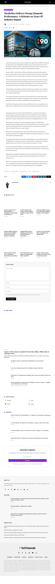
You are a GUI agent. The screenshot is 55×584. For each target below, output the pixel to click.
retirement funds (35, 171)
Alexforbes (7, 171)
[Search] (49, 2)
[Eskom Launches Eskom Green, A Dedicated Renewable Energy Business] (11, 245)
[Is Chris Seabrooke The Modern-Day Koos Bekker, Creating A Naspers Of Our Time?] (27, 202)
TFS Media (20, 560)
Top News (6, 349)
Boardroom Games (8, 9)
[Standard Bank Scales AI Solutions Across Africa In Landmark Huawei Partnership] (27, 224)
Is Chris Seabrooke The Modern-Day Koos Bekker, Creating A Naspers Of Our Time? (26, 212)
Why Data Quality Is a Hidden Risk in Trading (21, 506)
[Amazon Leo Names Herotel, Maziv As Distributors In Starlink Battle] (43, 224)
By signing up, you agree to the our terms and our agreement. (28, 463)
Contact (24, 557)
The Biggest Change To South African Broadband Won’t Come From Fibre (27, 361)
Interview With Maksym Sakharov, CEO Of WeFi (14, 535)
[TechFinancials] (27, 2)
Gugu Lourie (10, 24)
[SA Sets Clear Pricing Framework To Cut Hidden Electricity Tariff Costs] (7, 370)
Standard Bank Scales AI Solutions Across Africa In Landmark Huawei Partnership (26, 233)
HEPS (30, 171)
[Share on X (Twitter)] (12, 28)
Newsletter (17, 557)
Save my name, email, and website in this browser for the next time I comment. (24, 294)
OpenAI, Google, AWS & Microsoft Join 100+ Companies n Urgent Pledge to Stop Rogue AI (10, 212)
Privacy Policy (35, 463)
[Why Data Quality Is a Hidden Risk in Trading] (6, 508)
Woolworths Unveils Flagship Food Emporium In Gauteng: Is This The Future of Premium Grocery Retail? (29, 514)
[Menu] (5, 2)
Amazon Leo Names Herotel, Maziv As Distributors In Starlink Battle (43, 233)
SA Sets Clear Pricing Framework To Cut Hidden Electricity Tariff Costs (27, 368)
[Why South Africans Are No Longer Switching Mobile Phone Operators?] (27, 245)
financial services (23, 171)
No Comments (22, 24)
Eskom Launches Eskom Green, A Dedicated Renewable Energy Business (10, 254)
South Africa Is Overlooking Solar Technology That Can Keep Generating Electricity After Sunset (31, 376)
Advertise (30, 557)
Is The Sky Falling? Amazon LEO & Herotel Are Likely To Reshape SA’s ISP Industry (43, 211)
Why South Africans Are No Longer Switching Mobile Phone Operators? (26, 254)
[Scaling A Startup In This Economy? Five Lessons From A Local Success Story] (43, 245)
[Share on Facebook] (9, 28)
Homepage (9, 557)
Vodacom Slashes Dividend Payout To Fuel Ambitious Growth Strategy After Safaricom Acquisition (10, 233)
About (46, 557)
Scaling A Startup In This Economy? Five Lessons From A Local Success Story (43, 254)
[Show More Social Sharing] (16, 28)
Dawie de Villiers (14, 171)
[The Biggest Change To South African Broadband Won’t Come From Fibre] (7, 363)
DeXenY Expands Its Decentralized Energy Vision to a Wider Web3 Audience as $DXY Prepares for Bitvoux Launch (30, 499)
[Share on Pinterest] (14, 28)
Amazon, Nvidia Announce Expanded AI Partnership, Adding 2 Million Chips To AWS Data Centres (26, 352)
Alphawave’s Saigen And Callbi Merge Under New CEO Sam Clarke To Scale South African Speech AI (25, 537)
